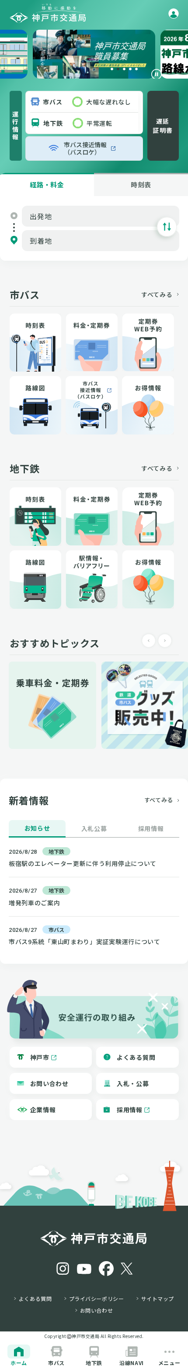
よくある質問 (35, 1298)
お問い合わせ (96, 1310)
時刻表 (141, 184)
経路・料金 (47, 184)
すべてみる (157, 294)
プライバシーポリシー (96, 1298)
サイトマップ (157, 1298)
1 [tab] (112, 69)
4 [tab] (130, 69)
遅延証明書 (163, 125)
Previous (151, 640)
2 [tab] (118, 69)
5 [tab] (136, 69)
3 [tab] (124, 69)
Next (167, 640)
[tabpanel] (94, 54)
